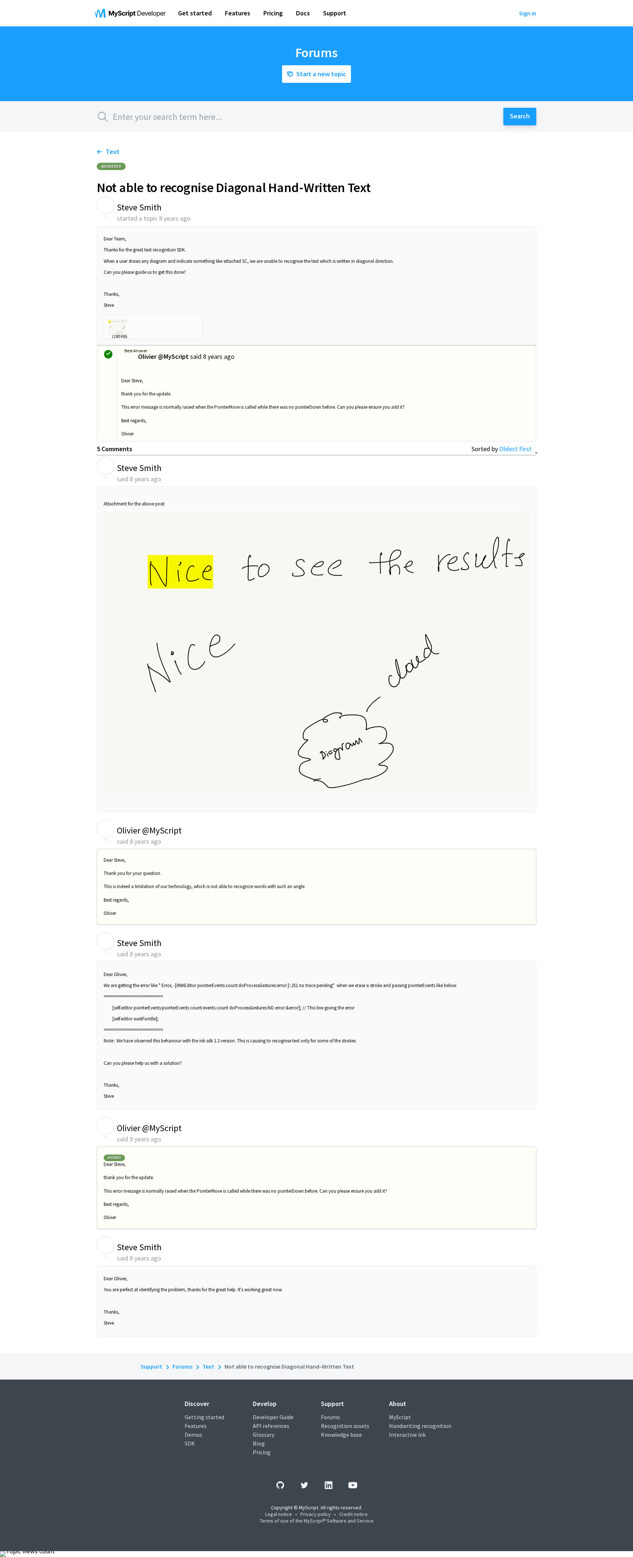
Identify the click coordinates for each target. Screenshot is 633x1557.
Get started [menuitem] (195, 13)
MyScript (400, 1417)
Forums (182, 1366)
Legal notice (278, 1514)
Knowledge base (341, 1434)
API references (271, 1425)
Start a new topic (321, 74)
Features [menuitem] (237, 13)
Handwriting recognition (420, 1425)
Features (196, 1425)
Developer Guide (273, 1417)
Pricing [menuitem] (273, 13)
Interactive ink (407, 1434)
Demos (193, 1434)
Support (151, 1366)
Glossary (263, 1434)
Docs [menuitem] (303, 13)
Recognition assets (345, 1425)
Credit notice (353, 1514)
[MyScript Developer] (132, 13)
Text (112, 151)
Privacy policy (315, 1514)
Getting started (204, 1417)
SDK (190, 1443)
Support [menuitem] (334, 13)
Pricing (262, 1452)
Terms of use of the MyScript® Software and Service (317, 1520)
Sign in (527, 13)
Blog (259, 1443)
